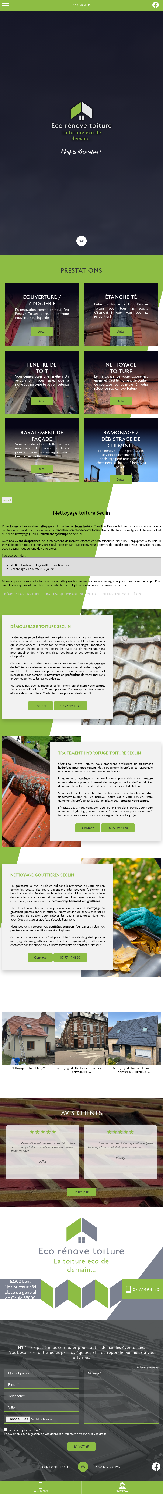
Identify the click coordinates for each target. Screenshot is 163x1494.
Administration (108, 1467)
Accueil (7, 499)
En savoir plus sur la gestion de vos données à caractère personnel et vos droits (55, 1434)
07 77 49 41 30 (82, 5)
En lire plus (81, 1192)
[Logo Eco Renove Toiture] (81, 121)
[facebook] (155, 7)
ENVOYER (81, 1446)
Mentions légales (56, 1467)
